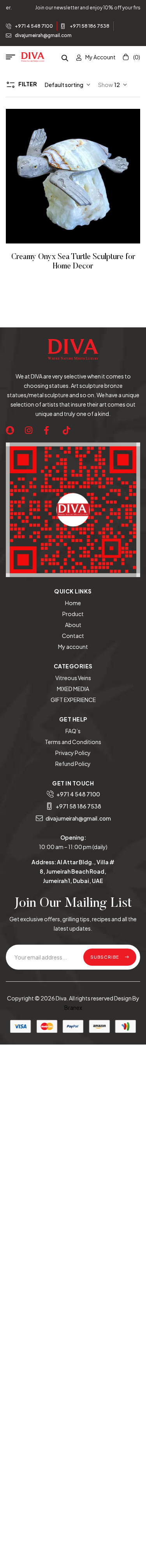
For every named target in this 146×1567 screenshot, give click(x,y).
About (73, 624)
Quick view (84, 176)
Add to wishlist (62, 176)
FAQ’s (73, 730)
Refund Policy (73, 763)
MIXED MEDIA (73, 688)
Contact (73, 635)
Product (73, 613)
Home (73, 602)
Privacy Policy (73, 752)
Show (105, 84)
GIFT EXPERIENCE (73, 699)
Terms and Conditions (73, 741)
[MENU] (13, 57)
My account (73, 646)
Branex (73, 1007)
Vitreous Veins (73, 677)
